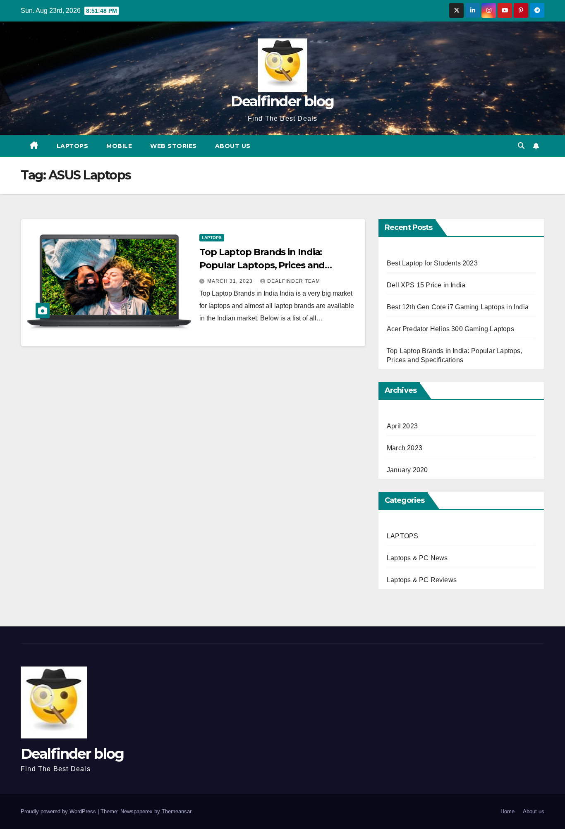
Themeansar (176, 811)
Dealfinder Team (293, 281)
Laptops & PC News (417, 557)
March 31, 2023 (230, 281)
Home (507, 811)
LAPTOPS (73, 146)
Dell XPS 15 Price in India (426, 285)
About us (233, 146)
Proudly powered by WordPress (59, 811)
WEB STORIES (173, 146)
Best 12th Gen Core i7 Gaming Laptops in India (458, 307)
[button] (521, 145)
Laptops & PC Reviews (422, 579)
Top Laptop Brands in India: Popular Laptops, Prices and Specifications (262, 265)
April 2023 (402, 426)
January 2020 (407, 469)
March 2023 (404, 448)
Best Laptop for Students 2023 (432, 263)
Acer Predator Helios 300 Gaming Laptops (450, 328)
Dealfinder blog (282, 101)
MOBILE (119, 146)
